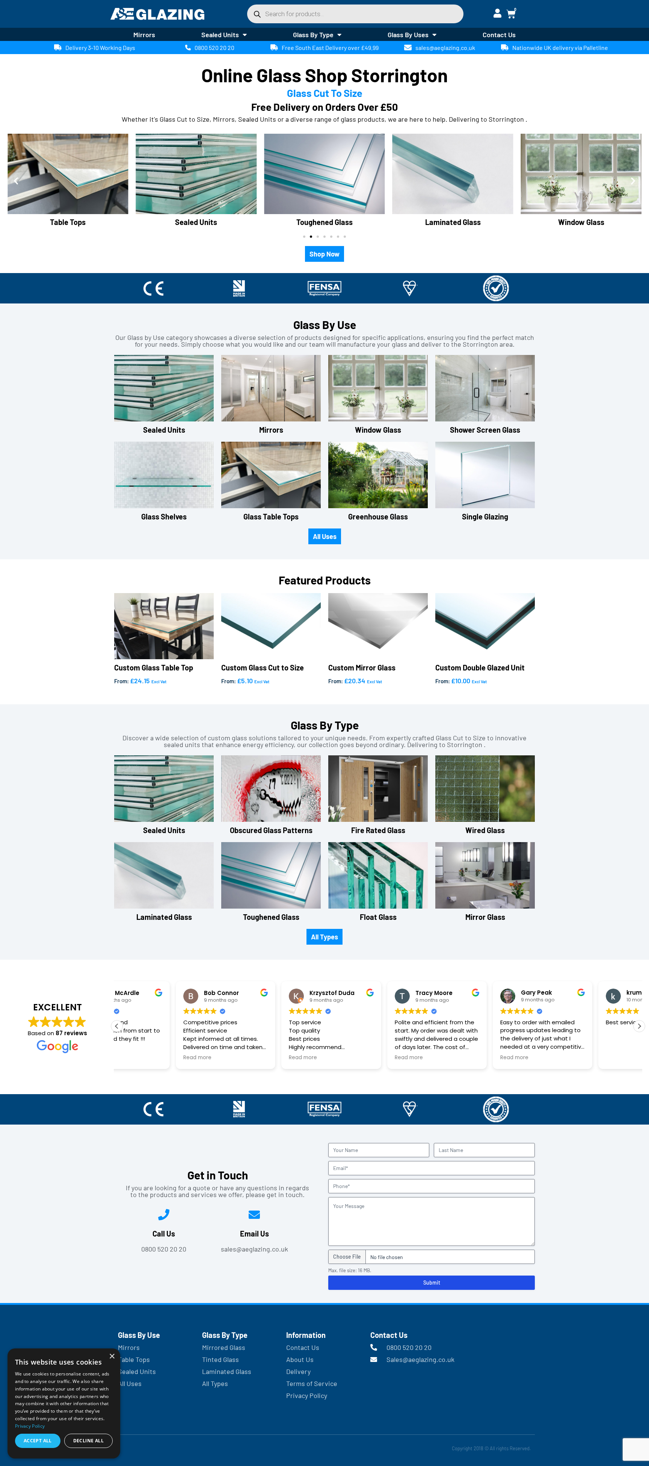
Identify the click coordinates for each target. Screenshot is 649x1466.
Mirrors (144, 34)
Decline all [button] (88, 1440)
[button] (16, 180)
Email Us (254, 1233)
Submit (431, 1282)
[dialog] (64, 1403)
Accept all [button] (38, 1440)
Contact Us (499, 34)
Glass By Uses (408, 34)
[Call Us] (163, 1214)
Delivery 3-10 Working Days (100, 47)
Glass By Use (139, 1334)
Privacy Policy (30, 1426)
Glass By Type (313, 34)
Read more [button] (138, 1057)
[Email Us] (254, 1214)
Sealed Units (220, 34)
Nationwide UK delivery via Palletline (560, 47)
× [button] (112, 1356)
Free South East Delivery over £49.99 (330, 47)
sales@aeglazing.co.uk (445, 47)
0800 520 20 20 (214, 47)
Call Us (163, 1233)
